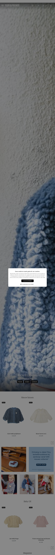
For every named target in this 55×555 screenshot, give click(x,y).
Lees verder (43, 277)
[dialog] (27, 277)
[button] (27, 284)
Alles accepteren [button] (27, 280)
